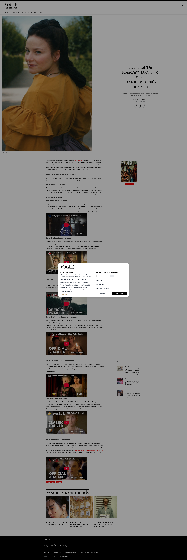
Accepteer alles (119, 293)
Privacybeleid (63, 294)
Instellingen (102, 293)
